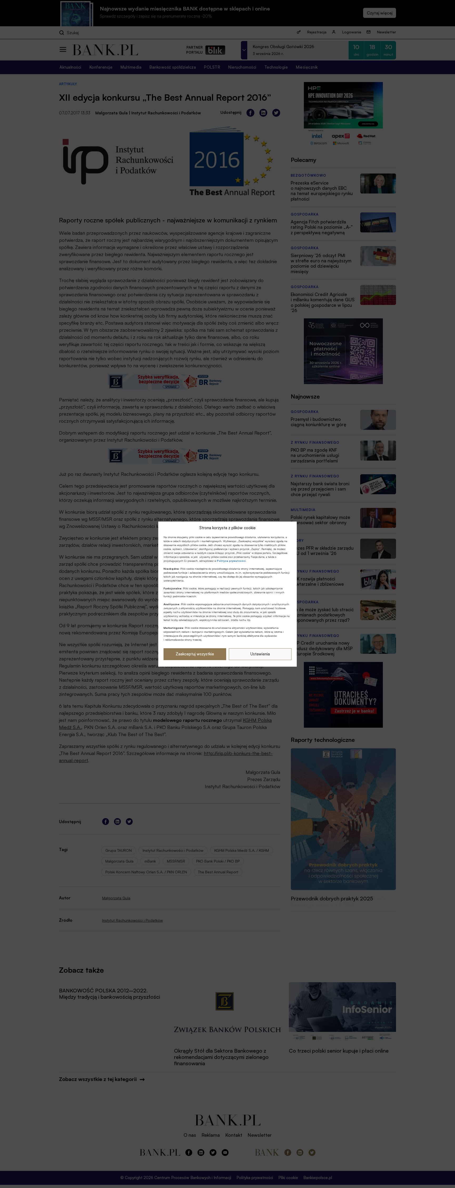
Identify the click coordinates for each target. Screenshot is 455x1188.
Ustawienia (260, 653)
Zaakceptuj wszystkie (195, 653)
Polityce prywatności (231, 560)
